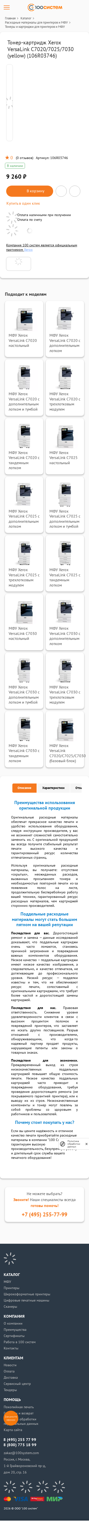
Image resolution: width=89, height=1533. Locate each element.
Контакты (11, 1348)
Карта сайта (13, 1430)
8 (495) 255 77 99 (19, 1439)
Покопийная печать (19, 1407)
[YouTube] (26, 1487)
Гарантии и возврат (19, 1413)
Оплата (9, 1371)
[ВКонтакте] (10, 1487)
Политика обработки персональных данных (21, 1421)
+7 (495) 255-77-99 (44, 1214)
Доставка (11, 1377)
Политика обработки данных (73, 1144)
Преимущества (15, 1330)
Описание (24, 788)
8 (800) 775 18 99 (19, 1445)
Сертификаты (14, 1336)
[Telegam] (42, 1487)
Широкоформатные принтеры (27, 1294)
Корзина (69, 1526)
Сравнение (36, 1526)
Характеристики (53, 788)
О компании (13, 1323)
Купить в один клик (23, 203)
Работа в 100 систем (20, 1342)
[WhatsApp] (59, 1487)
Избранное (52, 1526)
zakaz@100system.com (21, 1453)
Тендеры (10, 1390)
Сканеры (10, 1307)
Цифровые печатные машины (26, 1300)
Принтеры (11, 1288)
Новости (10, 1365)
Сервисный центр (17, 1384)
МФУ (7, 1282)
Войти (20, 1526)
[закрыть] (87, 1144)
